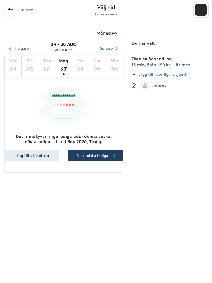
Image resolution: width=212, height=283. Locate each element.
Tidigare (21, 48)
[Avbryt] (10, 10)
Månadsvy (107, 33)
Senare (106, 48)
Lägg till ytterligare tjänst (162, 74)
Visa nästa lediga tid (96, 155)
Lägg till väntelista (31, 155)
